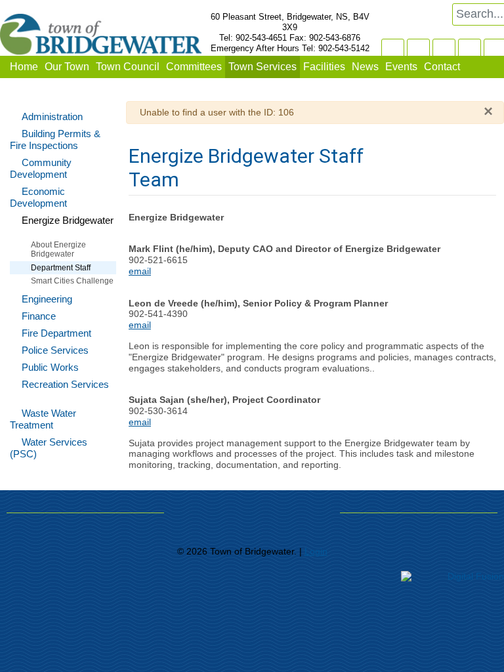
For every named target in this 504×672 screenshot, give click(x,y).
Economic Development (38, 197)
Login (315, 551)
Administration (52, 116)
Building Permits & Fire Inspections (55, 139)
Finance (39, 316)
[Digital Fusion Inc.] (452, 575)
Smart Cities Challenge (72, 280)
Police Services (55, 350)
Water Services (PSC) (48, 447)
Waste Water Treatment (43, 419)
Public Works (50, 367)
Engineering (47, 298)
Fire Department (56, 333)
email (140, 271)
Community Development (41, 168)
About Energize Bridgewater (58, 249)
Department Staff (61, 267)
